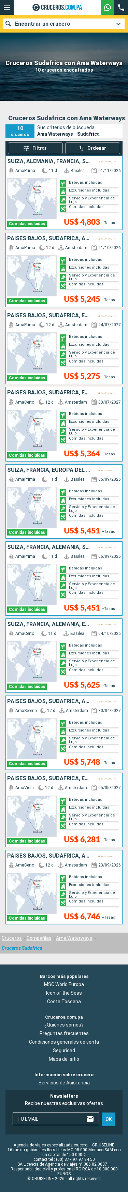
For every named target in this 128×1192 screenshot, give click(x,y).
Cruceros (12, 938)
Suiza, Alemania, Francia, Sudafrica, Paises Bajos (50, 161)
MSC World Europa (64, 984)
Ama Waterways (74, 938)
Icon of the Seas (64, 993)
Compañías (39, 938)
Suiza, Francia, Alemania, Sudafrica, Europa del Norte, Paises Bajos (50, 547)
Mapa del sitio (64, 1059)
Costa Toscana (64, 1001)
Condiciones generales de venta (64, 1042)
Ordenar (96, 148)
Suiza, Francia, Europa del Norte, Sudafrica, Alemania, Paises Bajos (50, 470)
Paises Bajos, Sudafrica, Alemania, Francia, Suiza (50, 238)
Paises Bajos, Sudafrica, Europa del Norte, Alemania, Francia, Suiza (50, 315)
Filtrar (39, 148)
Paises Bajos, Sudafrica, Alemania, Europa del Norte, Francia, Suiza (50, 701)
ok (108, 1119)
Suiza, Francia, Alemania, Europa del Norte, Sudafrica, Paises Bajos (50, 624)
